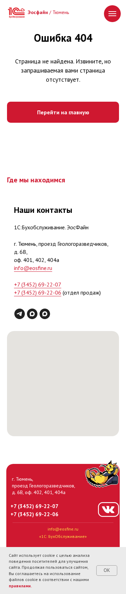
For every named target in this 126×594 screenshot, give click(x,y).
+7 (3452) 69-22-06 (37, 292)
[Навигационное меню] (112, 13)
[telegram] (19, 314)
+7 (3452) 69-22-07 (37, 284)
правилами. (20, 585)
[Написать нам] (45, 314)
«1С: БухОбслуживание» (63, 536)
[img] (16, 13)
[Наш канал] (32, 314)
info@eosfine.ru (33, 267)
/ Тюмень (48, 12)
